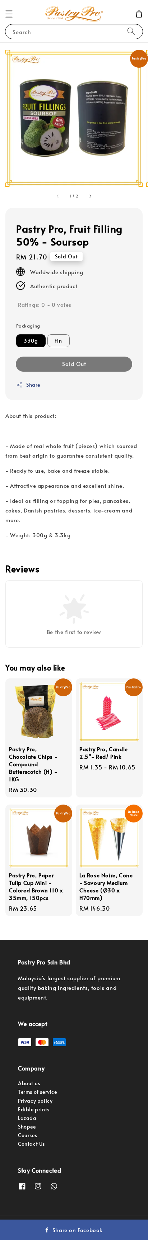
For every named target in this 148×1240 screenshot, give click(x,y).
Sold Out (74, 363)
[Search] (131, 31)
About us (29, 1083)
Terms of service (37, 1091)
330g (31, 340)
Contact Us (31, 1143)
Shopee (27, 1126)
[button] (9, 14)
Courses (27, 1135)
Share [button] (33, 384)
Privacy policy (35, 1100)
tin (58, 340)
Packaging (28, 326)
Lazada (27, 1118)
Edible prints (34, 1109)
